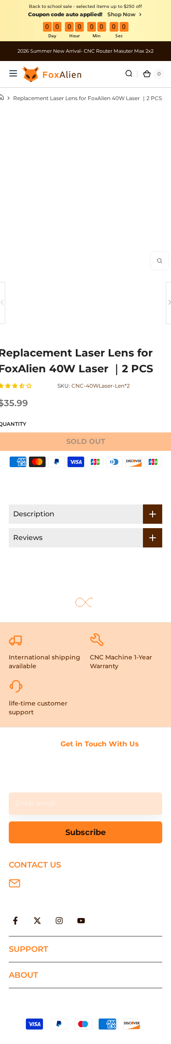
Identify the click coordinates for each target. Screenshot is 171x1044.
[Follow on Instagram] (59, 920)
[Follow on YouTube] (81, 920)
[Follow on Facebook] (15, 920)
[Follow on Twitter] (37, 920)
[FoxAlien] (85, 51)
